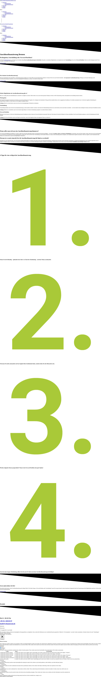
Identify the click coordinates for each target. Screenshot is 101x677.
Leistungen (4, 2)
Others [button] (1, 673)
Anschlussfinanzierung (9, 4)
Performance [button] (2, 663)
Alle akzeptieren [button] (8, 634)
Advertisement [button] (2, 669)
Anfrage (3, 6)
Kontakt (3, 7)
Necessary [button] (2, 646)
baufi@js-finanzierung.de (7, 623)
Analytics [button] (2, 666)
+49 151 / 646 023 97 (6, 621)
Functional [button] (2, 660)
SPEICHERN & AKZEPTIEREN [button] (6, 676)
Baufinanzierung (8, 3)
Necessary (3, 647)
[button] (50, 9)
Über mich (4, 5)
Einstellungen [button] (2, 634)
